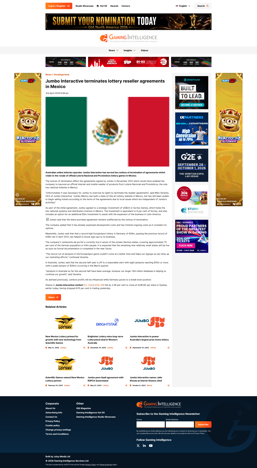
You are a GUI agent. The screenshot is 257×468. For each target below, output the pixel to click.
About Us (50, 408)
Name (139, 419)
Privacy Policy (53, 421)
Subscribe (203, 424)
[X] (138, 445)
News (49, 74)
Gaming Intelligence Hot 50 (90, 412)
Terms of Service (106, 465)
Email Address (172, 419)
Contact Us (51, 416)
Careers (126, 6)
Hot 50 (103, 6)
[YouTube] (151, 445)
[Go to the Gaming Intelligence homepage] (128, 38)
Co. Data (88, 285)
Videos (144, 50)
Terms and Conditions (57, 434)
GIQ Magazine (83, 408)
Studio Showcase (84, 6)
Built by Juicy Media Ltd (58, 456)
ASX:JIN (99, 285)
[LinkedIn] (144, 445)
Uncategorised (61, 74)
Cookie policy (53, 425)
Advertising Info (54, 412)
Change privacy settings (58, 429)
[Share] (84, 347)
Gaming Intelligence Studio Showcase (96, 416)
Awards (114, 6)
